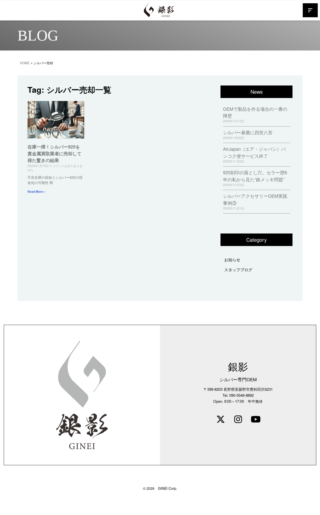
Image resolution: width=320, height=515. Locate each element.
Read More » (37, 191)
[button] (310, 10)
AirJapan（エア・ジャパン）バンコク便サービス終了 (254, 152)
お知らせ (232, 259)
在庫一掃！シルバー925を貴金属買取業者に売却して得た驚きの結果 (55, 154)
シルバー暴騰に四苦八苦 (247, 132)
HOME (25, 62)
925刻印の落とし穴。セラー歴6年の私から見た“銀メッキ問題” (255, 175)
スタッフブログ (238, 269)
